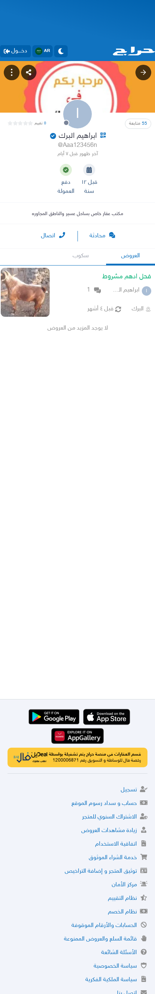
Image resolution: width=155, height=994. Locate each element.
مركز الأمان (124, 885)
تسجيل (129, 790)
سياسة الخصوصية (115, 966)
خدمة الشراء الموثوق (113, 857)
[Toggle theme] (61, 51)
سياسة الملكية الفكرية (111, 979)
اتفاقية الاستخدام (116, 844)
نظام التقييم (122, 898)
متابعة (138, 123)
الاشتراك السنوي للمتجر (109, 817)
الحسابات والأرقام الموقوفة (104, 925)
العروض (130, 256)
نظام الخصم (122, 912)
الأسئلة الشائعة (119, 952)
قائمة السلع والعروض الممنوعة (100, 939)
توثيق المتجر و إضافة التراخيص (101, 871)
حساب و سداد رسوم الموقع (104, 803)
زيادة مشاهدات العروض (109, 830)
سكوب (81, 256)
